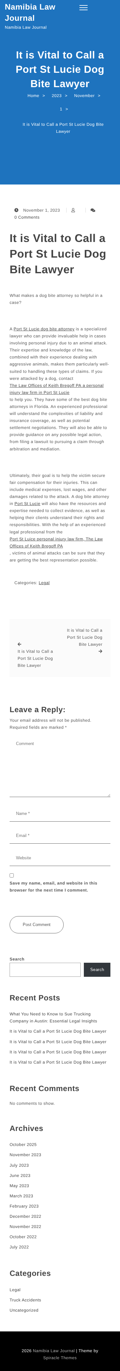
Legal (44, 582)
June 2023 (20, 1175)
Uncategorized (24, 1310)
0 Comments (27, 217)
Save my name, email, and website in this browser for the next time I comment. (53, 887)
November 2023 (25, 1154)
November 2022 (25, 1226)
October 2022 (23, 1236)
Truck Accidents (25, 1300)
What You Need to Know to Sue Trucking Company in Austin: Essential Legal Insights (53, 1017)
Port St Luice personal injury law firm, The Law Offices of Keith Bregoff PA (56, 542)
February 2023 (24, 1206)
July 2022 (19, 1247)
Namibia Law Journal (30, 13)
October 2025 (23, 1144)
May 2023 (19, 1185)
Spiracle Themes (60, 1357)
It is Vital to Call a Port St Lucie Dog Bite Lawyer (58, 254)
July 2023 (19, 1165)
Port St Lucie (27, 503)
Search (17, 959)
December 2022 (25, 1216)
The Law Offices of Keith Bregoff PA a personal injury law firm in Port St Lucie (57, 389)
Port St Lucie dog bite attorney (44, 329)
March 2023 (21, 1196)
